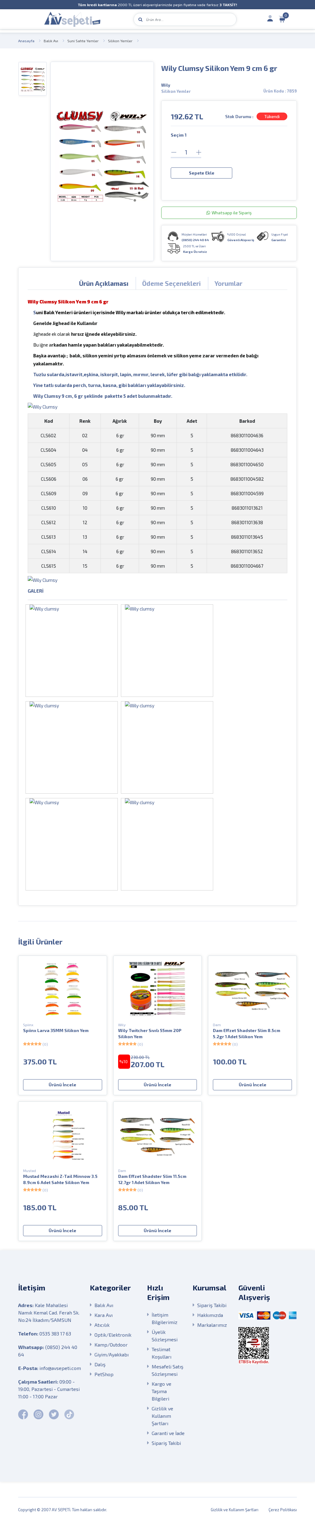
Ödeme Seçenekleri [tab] (171, 283)
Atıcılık (102, 1325)
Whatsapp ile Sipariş (232, 212)
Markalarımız (212, 1325)
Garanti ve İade (168, 1433)
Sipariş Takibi (166, 1443)
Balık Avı (51, 41)
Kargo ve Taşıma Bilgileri (161, 1391)
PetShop (104, 1374)
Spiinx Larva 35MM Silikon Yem (56, 1030)
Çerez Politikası (283, 1509)
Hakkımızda (210, 1315)
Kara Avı (103, 1315)
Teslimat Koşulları (161, 1353)
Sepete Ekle (201, 172)
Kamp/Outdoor (111, 1344)
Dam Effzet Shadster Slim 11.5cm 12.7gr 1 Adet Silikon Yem (152, 1179)
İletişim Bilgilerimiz (164, 1318)
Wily (165, 85)
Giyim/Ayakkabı (111, 1354)
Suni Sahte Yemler (83, 41)
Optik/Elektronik (112, 1335)
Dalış (100, 1364)
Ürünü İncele (62, 1084)
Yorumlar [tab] (228, 283)
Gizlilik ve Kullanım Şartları (162, 1415)
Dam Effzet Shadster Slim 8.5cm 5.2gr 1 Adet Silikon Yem (246, 1033)
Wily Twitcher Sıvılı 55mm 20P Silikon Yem (149, 1033)
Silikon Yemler (120, 41)
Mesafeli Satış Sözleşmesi (167, 1370)
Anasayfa (26, 41)
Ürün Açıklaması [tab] (104, 283)
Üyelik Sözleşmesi (164, 1335)
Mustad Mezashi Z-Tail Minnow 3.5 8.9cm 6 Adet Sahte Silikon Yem (60, 1179)
